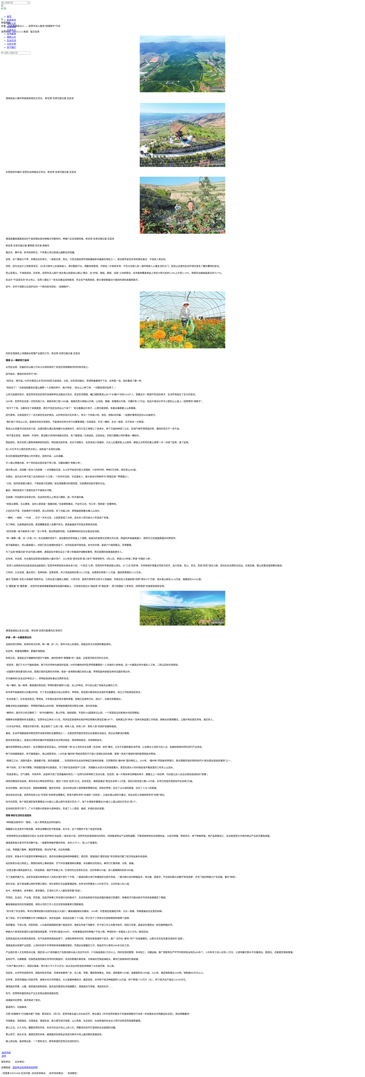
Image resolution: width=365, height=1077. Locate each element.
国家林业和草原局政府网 (25, 1067)
